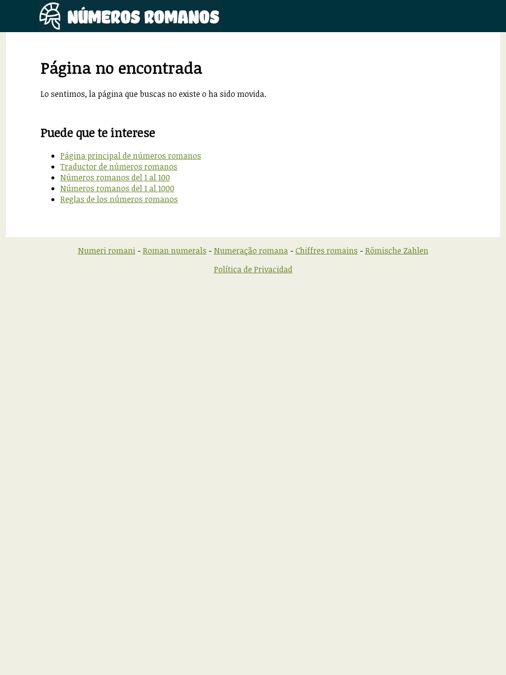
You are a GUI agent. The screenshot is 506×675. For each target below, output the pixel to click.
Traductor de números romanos (118, 166)
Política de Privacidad (253, 269)
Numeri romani (106, 250)
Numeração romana (251, 250)
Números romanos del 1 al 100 (115, 177)
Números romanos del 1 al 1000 (117, 188)
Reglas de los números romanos (119, 199)
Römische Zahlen (396, 250)
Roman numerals (175, 250)
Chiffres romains (326, 250)
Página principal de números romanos (130, 155)
